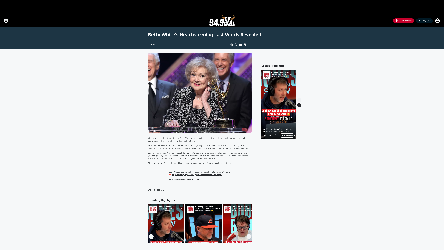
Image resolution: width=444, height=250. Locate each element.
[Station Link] (222, 21)
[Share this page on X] (236, 44)
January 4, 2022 (194, 179)
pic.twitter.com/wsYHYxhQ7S (208, 174)
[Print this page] (245, 44)
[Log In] (437, 20)
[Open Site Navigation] (6, 20)
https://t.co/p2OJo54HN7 (183, 174)
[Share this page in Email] (240, 44)
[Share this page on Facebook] (231, 44)
